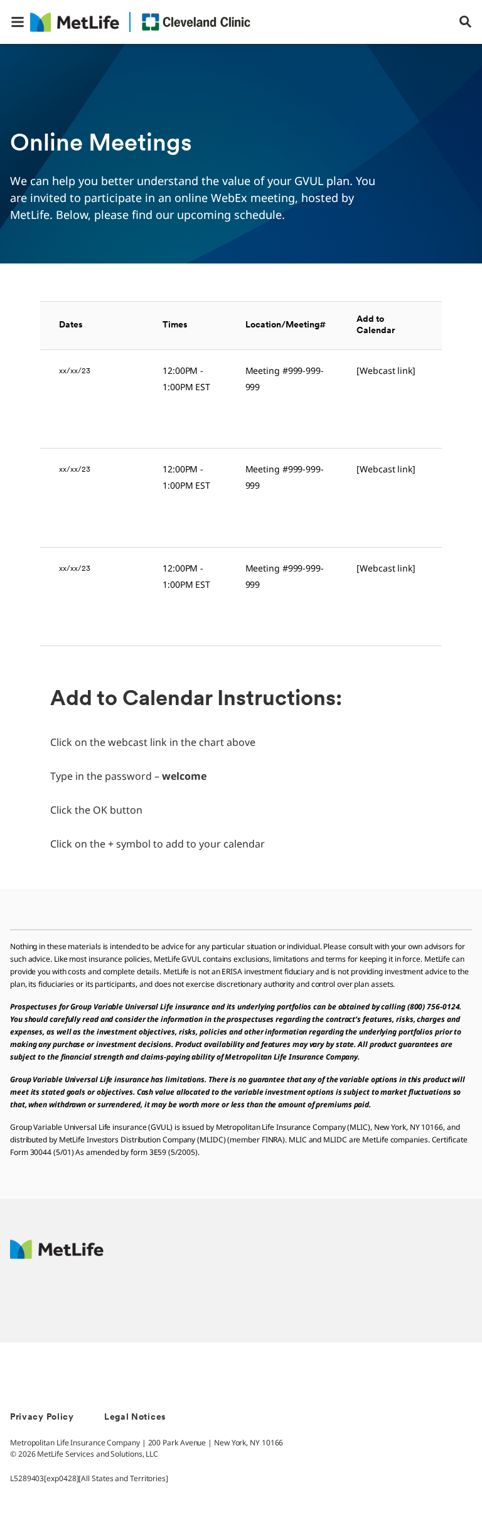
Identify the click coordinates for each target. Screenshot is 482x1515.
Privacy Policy (42, 1417)
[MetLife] (57, 1256)
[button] (17, 22)
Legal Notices (135, 1417)
